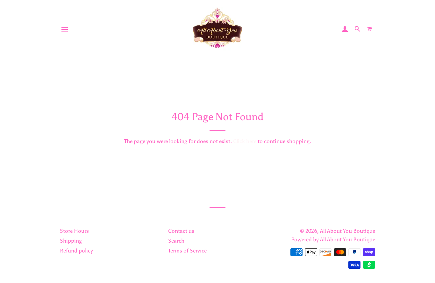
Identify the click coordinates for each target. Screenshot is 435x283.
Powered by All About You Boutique (333, 239)
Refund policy (76, 250)
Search (176, 241)
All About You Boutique (347, 231)
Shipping (71, 241)
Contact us (181, 231)
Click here (244, 141)
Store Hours (74, 231)
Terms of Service (187, 250)
